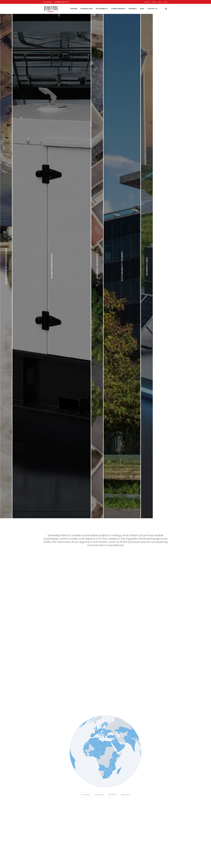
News (160, 2)
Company (73, 8)
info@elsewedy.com (62, 2)
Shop (142, 8)
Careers (154, 2)
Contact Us (152, 8)
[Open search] (166, 9)
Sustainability (102, 8)
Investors (147, 2)
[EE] (51, 9)
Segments (133, 8)
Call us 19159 (47, 2)
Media (165, 2)
